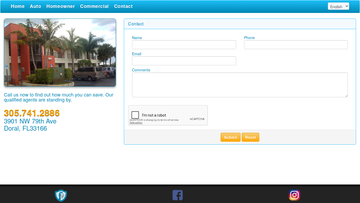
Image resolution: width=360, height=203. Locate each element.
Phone (249, 37)
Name (137, 37)
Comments (141, 69)
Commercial (94, 6)
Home (18, 6)
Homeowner (60, 6)
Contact (123, 6)
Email (136, 53)
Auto (35, 6)
